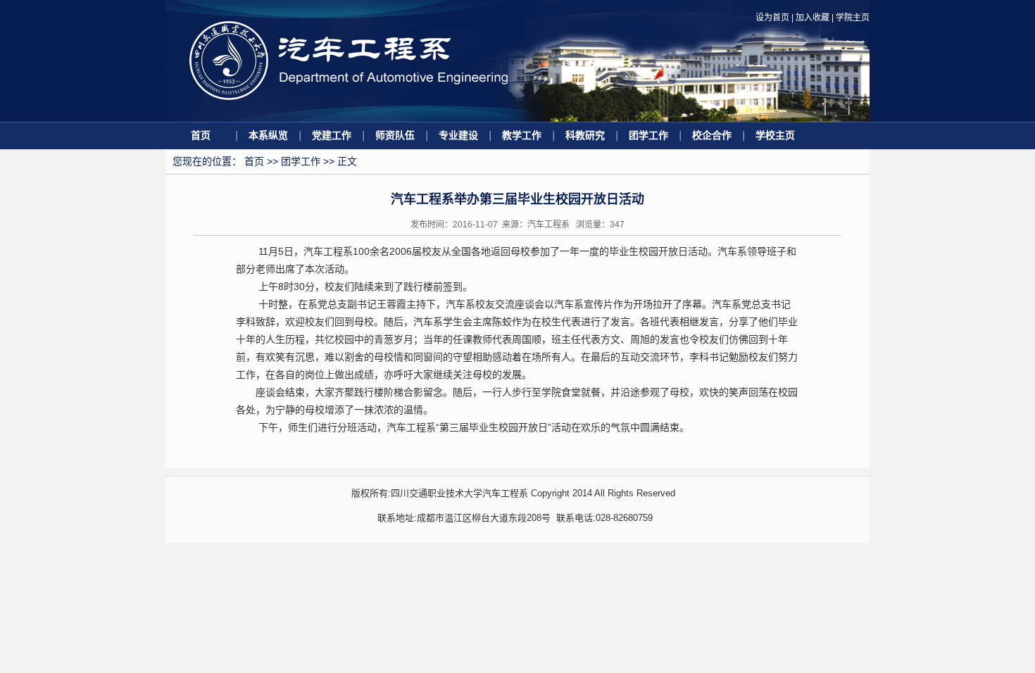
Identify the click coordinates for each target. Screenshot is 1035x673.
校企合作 (712, 135)
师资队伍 (395, 135)
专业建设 (458, 135)
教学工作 (521, 135)
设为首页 (772, 18)
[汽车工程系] (348, 118)
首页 (201, 135)
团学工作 (648, 135)
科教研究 (585, 135)
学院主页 (853, 18)
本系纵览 (268, 135)
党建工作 (331, 135)
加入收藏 (812, 18)
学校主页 (775, 135)
